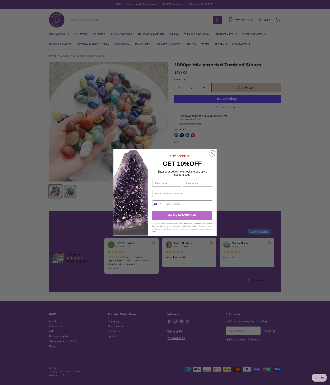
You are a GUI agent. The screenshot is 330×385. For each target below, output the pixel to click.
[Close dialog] (212, 153)
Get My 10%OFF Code (182, 215)
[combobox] (157, 204)
